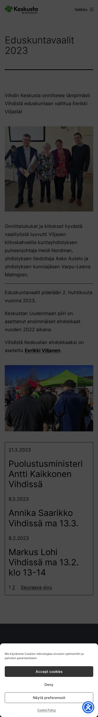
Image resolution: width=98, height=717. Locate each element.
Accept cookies (49, 671)
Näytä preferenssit (49, 697)
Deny (49, 684)
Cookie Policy (46, 710)
